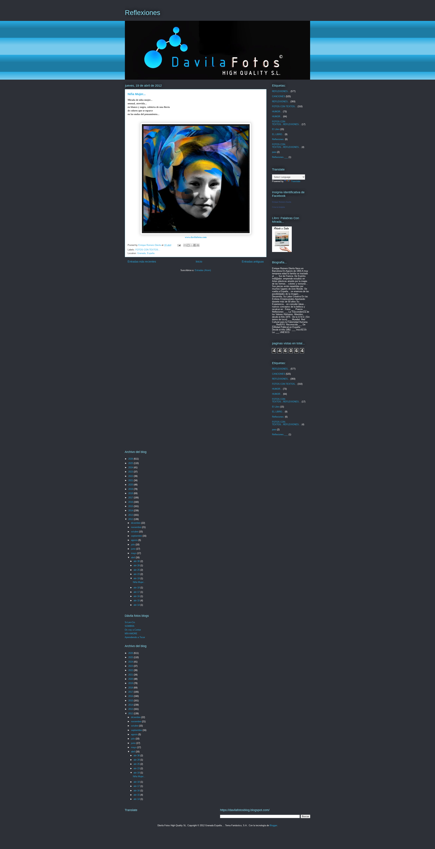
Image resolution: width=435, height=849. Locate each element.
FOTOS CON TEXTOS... (147, 249)
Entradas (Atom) (203, 270)
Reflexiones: (278, 139)
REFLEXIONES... (281, 101)
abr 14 (137, 605)
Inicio (199, 261)
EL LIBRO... (278, 134)
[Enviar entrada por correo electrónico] (178, 245)
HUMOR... (277, 111)
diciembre (136, 523)
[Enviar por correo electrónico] (185, 245)
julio (133, 544)
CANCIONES (278, 96)
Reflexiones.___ (280, 157)
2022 (131, 476)
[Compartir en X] (191, 245)
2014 (131, 510)
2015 (131, 506)
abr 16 (137, 596)
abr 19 (137, 578)
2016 (131, 502)
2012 (131, 519)
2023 (131, 471)
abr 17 (137, 592)
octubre (135, 531)
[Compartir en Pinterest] (198, 245)
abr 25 (137, 570)
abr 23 (137, 574)
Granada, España (145, 253)
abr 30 (137, 561)
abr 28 (137, 565)
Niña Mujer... (137, 94)
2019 (131, 489)
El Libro (276, 129)
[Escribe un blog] (188, 245)
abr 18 (137, 587)
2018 (131, 493)
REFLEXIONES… (281, 91)
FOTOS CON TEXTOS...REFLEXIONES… (286, 123)
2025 (131, 463)
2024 (131, 467)
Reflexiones (142, 12)
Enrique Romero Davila (281, 202)
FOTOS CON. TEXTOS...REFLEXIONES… (286, 145)
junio (133, 549)
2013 (131, 515)
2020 (131, 484)
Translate (295, 181)
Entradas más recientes (142, 261)
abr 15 (137, 600)
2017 (131, 497)
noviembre (136, 527)
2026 (131, 459)
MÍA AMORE (131, 633)
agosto (134, 540)
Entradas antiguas (253, 261)
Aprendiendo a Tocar (135, 637)
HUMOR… (277, 116)
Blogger (273, 825)
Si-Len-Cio (130, 622)
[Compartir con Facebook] (194, 245)
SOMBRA (129, 626)
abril (133, 557)
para (274, 152)
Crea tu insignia (278, 207)
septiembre (137, 536)
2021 (131, 480)
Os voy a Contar (133, 629)
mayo (134, 553)
